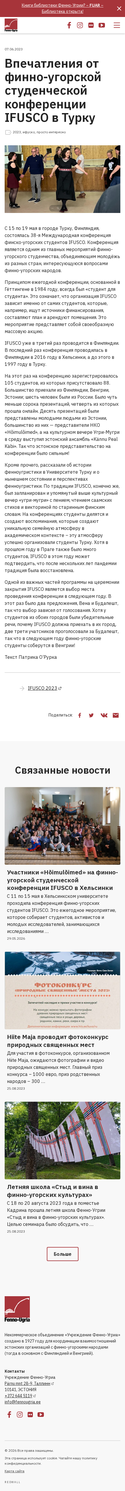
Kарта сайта (14, 1471)
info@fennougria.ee (23, 1402)
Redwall (13, 1482)
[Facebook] (69, 25)
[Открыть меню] (116, 25)
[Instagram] (80, 25)
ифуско (29, 132)
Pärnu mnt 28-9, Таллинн (27, 1383)
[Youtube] (101, 25)
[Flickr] (91, 25)
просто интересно (51, 132)
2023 (17, 132)
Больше (63, 1254)
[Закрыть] (119, 8)
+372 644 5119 (18, 1395)
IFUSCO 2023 (42, 688)
